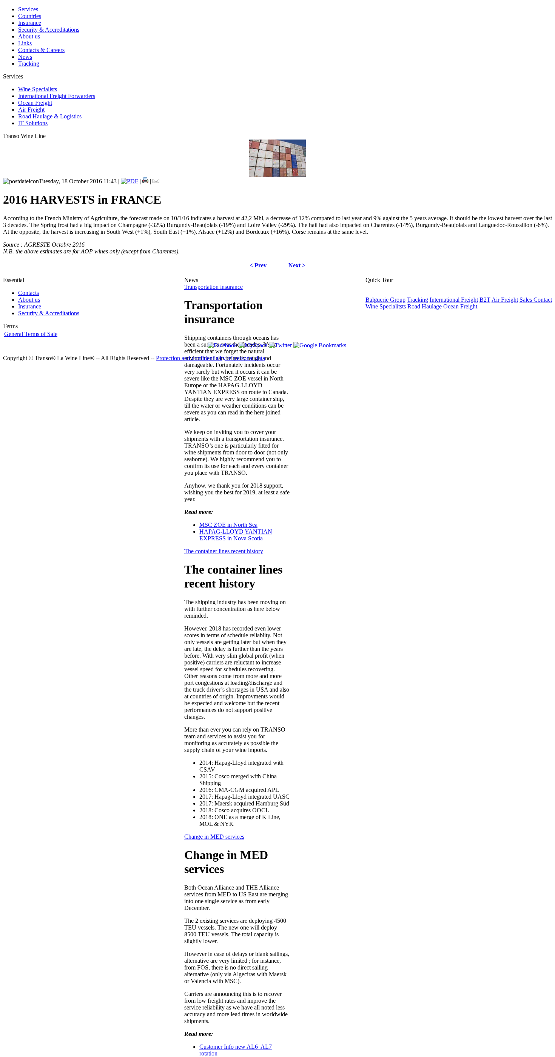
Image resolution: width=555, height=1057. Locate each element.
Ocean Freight (460, 306)
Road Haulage (424, 306)
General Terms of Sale (30, 334)
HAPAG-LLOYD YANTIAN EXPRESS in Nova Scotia (235, 535)
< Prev (258, 265)
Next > (296, 265)
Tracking (417, 299)
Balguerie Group (385, 299)
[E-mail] (156, 181)
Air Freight (505, 299)
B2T (484, 299)
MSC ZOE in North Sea (228, 525)
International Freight (454, 299)
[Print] (145, 181)
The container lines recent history (223, 551)
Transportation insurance (213, 287)
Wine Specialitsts (385, 306)
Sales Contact (536, 299)
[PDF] (129, 181)
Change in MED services (214, 836)
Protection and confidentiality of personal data (210, 358)
